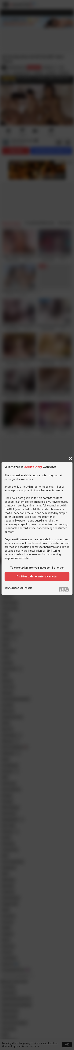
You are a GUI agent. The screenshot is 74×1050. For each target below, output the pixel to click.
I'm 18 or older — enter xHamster (37, 576)
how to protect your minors (18, 588)
